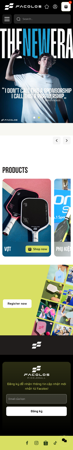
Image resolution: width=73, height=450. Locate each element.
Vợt (7, 248)
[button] (34, 118)
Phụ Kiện (64, 248)
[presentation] (57, 140)
